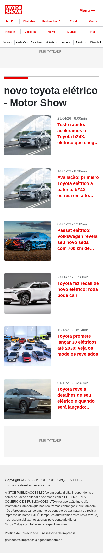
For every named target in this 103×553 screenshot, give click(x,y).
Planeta (10, 31)
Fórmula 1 (95, 42)
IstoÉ (9, 21)
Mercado (66, 42)
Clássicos (51, 42)
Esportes (31, 31)
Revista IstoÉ (51, 21)
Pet (92, 31)
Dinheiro (29, 21)
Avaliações (22, 42)
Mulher (72, 31)
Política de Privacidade (21, 533)
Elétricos (81, 42)
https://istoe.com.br (20, 524)
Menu (51, 31)
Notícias (7, 42)
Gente (93, 21)
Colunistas (36, 42)
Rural (73, 21)
